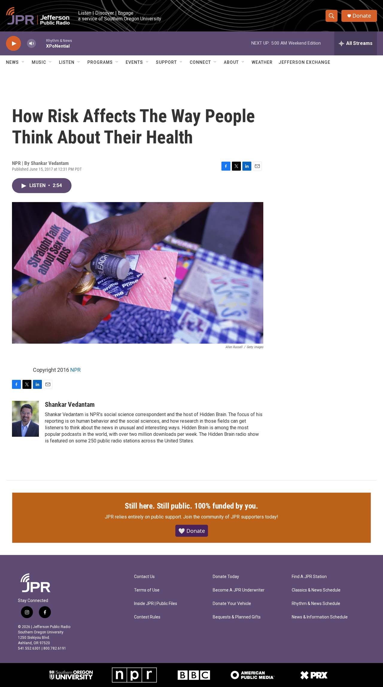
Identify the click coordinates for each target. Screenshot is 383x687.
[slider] (41, 43)
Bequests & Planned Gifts (237, 617)
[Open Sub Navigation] (23, 62)
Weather (262, 62)
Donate (361, 16)
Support (166, 62)
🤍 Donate (191, 530)
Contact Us (144, 576)
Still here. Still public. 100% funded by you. (191, 505)
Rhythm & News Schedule (316, 603)
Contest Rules (147, 617)
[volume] (31, 43)
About (231, 62)
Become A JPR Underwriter (239, 590)
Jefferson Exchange (304, 62)
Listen (67, 62)
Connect (200, 62)
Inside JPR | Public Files (155, 603)
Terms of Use (146, 590)
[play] (13, 43)
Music (39, 62)
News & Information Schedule (320, 617)
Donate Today (226, 576)
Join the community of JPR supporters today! (230, 517)
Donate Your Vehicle (232, 603)
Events (134, 62)
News (12, 62)
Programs (100, 62)
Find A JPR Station (309, 576)
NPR (75, 370)
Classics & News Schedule (316, 590)
